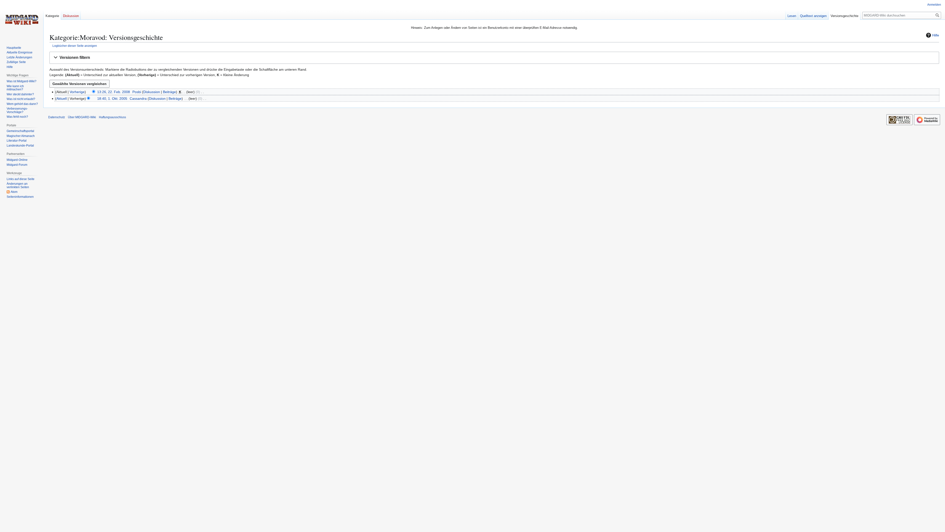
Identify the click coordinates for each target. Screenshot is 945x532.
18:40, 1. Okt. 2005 (112, 98)
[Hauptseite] (21, 19)
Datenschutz (56, 117)
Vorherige (77, 92)
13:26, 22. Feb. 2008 (113, 92)
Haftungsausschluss (112, 117)
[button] (494, 58)
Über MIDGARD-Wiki (82, 117)
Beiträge (169, 92)
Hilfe (935, 35)
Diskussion (151, 92)
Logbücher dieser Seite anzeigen (74, 45)
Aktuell (61, 98)
